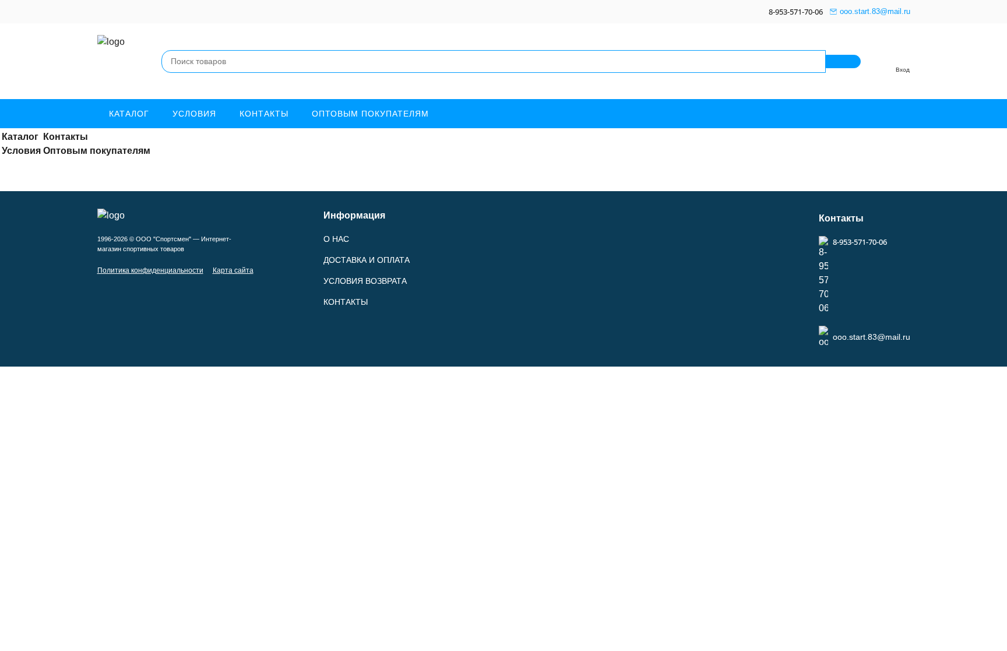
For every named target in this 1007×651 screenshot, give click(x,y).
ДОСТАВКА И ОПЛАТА (366, 260)
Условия (194, 113)
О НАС (336, 239)
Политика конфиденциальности (150, 270)
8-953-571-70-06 (796, 11)
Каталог (129, 113)
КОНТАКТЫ (345, 302)
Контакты (264, 113)
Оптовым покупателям (370, 113)
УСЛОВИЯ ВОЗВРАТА (365, 281)
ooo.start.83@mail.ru (875, 11)
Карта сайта (233, 270)
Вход (903, 69)
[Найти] (843, 61)
